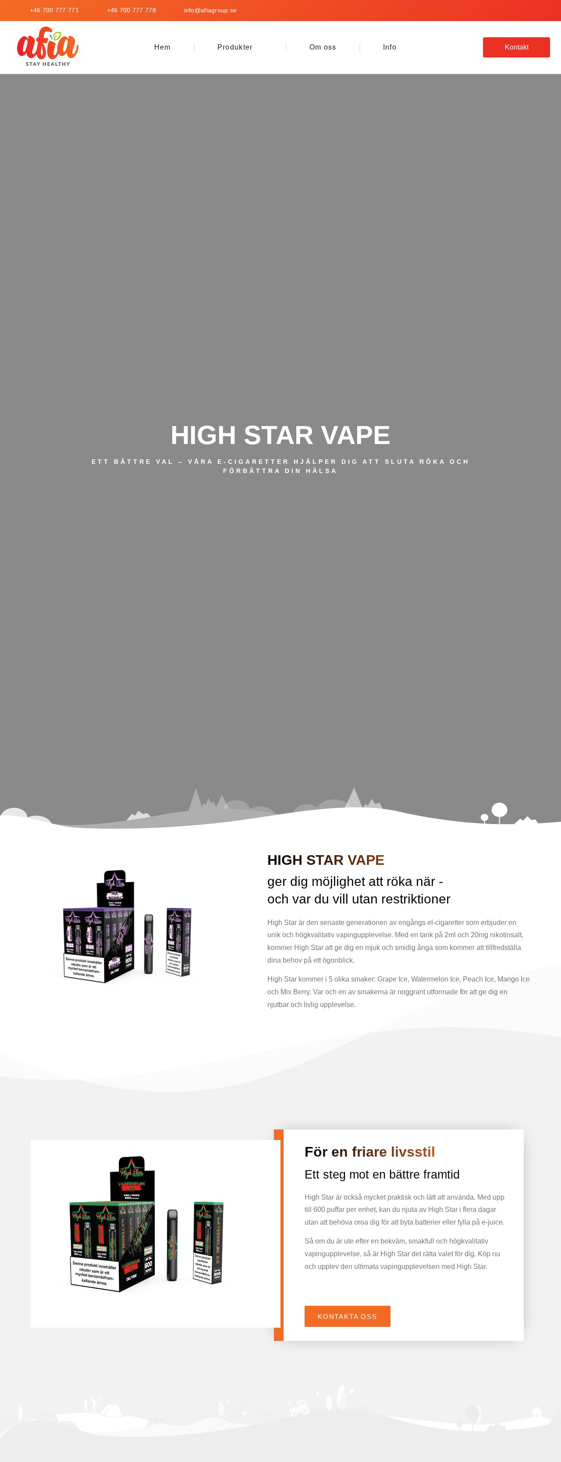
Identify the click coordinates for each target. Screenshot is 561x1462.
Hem (162, 47)
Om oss (323, 47)
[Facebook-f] (517, 10)
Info (390, 47)
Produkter (235, 47)
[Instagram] (543, 10)
